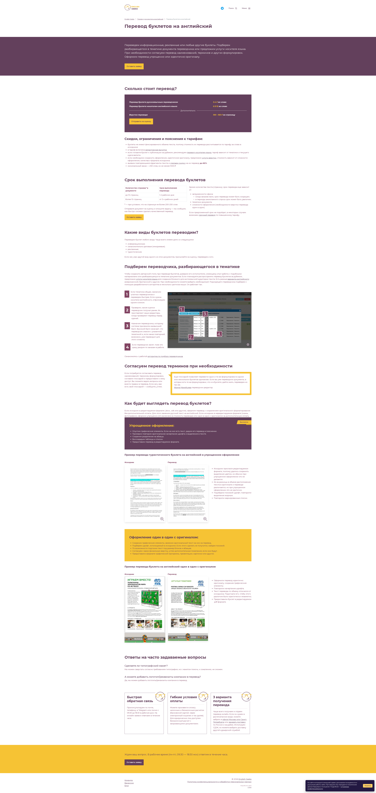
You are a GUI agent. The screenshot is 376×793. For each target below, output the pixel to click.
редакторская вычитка (156, 150)
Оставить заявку (134, 66)
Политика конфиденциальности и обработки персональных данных (219, 782)
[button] (209, 320)
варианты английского (238, 279)
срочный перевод (207, 215)
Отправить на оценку (141, 121)
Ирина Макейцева (182, 387)
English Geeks (245, 779)
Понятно (368, 786)
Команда (129, 780)
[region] (156, 194)
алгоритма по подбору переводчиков (165, 356)
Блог (127, 786)
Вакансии (129, 783)
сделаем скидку (177, 163)
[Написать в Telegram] (222, 8)
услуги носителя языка (147, 279)
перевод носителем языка (199, 152)
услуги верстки (209, 158)
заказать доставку (237, 722)
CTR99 (249, 787)
